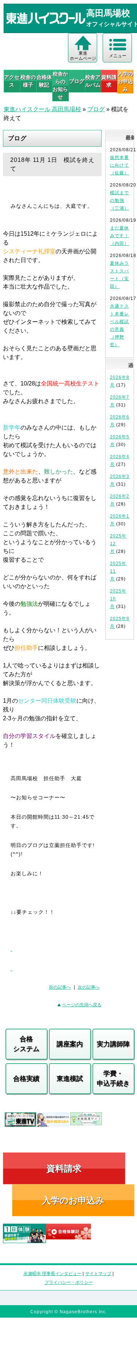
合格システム (26, 1044)
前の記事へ (60, 987)
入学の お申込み (125, 81)
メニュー (117, 55)
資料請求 (109, 81)
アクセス (11, 81)
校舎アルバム (92, 81)
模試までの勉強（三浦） (119, 200)
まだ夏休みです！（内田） (119, 235)
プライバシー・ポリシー (69, 1282)
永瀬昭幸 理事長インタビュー (52, 1273)
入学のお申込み (73, 1200)
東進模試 (70, 1078)
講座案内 (70, 1044)
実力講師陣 (113, 1044)
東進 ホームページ (83, 56)
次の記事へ (89, 987)
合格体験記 (44, 81)
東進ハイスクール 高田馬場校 (42, 109)
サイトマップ (98, 1273)
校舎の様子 (27, 81)
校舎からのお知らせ (60, 85)
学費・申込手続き (113, 1078)
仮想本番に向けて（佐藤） (119, 165)
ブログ (76, 81)
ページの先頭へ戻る (82, 1004)
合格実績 (26, 1078)
